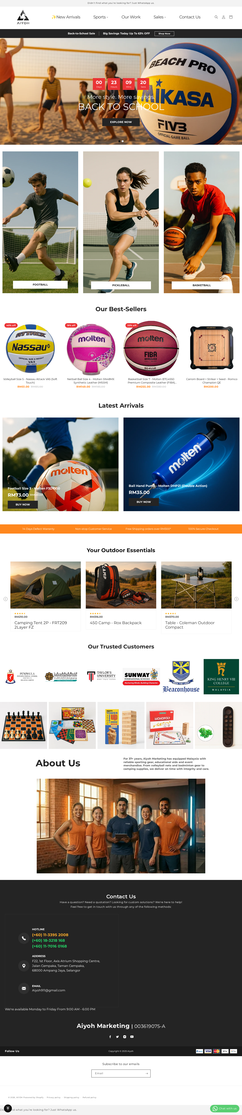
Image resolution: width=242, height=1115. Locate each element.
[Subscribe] (146, 1073)
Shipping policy (72, 1097)
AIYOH (19, 1097)
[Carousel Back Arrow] (7, 91)
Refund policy (89, 1097)
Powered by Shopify (33, 1097)
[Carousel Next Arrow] (234, 91)
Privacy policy (54, 1097)
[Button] (8, 1108)
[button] (216, 17)
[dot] (119, 141)
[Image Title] (196, 585)
